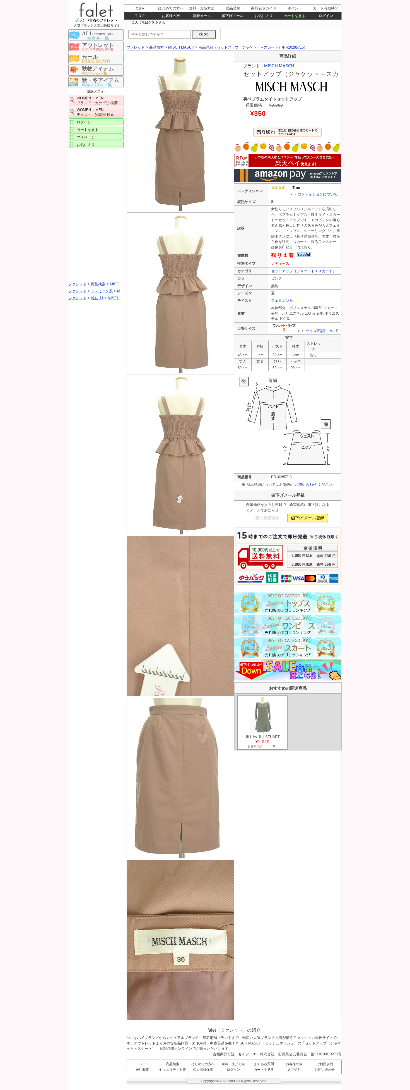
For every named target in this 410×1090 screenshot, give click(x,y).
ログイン (84, 122)
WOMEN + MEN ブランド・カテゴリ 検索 (97, 100)
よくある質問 (264, 1064)
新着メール (202, 16)
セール (90, 57)
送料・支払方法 (233, 1064)
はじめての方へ (203, 1064)
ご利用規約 (324, 1064)
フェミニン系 (282, 300)
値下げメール (232, 16)
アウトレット (98, 45)
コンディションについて (317, 194)
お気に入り (86, 145)
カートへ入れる (287, 135)
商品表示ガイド (263, 8)
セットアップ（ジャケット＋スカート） (303, 271)
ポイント (295, 8)
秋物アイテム (98, 68)
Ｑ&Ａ (140, 8)
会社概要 (142, 1070)
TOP (142, 1064)
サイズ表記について (322, 331)
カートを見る (87, 130)
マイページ (86, 137)
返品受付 (294, 1070)
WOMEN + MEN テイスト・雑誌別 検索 (95, 112)
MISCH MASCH (279, 65)
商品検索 (172, 1064)
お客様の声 (294, 1064)
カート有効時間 (325, 8)
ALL (98, 33)
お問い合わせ (306, 484)
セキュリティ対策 (172, 1070)
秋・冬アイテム (100, 80)
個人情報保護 (203, 1070)
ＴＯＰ (139, 16)
